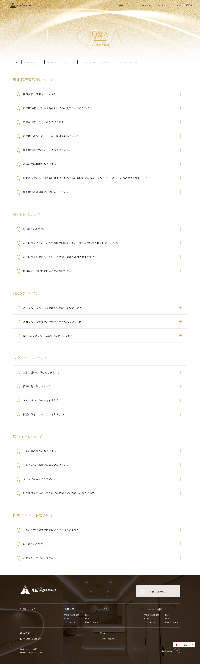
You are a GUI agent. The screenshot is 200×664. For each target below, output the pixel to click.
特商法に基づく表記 (28, 649)
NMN (87, 614)
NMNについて (69, 62)
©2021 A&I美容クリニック (31, 652)
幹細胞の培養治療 (71, 614)
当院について (124, 5)
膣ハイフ (89, 618)
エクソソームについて (88, 62)
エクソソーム (69, 622)
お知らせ (161, 5)
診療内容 (69, 609)
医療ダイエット (91, 622)
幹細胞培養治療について (33, 62)
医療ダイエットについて (129, 62)
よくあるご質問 (153, 609)
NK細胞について (53, 62)
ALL (17, 62)
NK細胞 (67, 618)
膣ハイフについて (108, 62)
